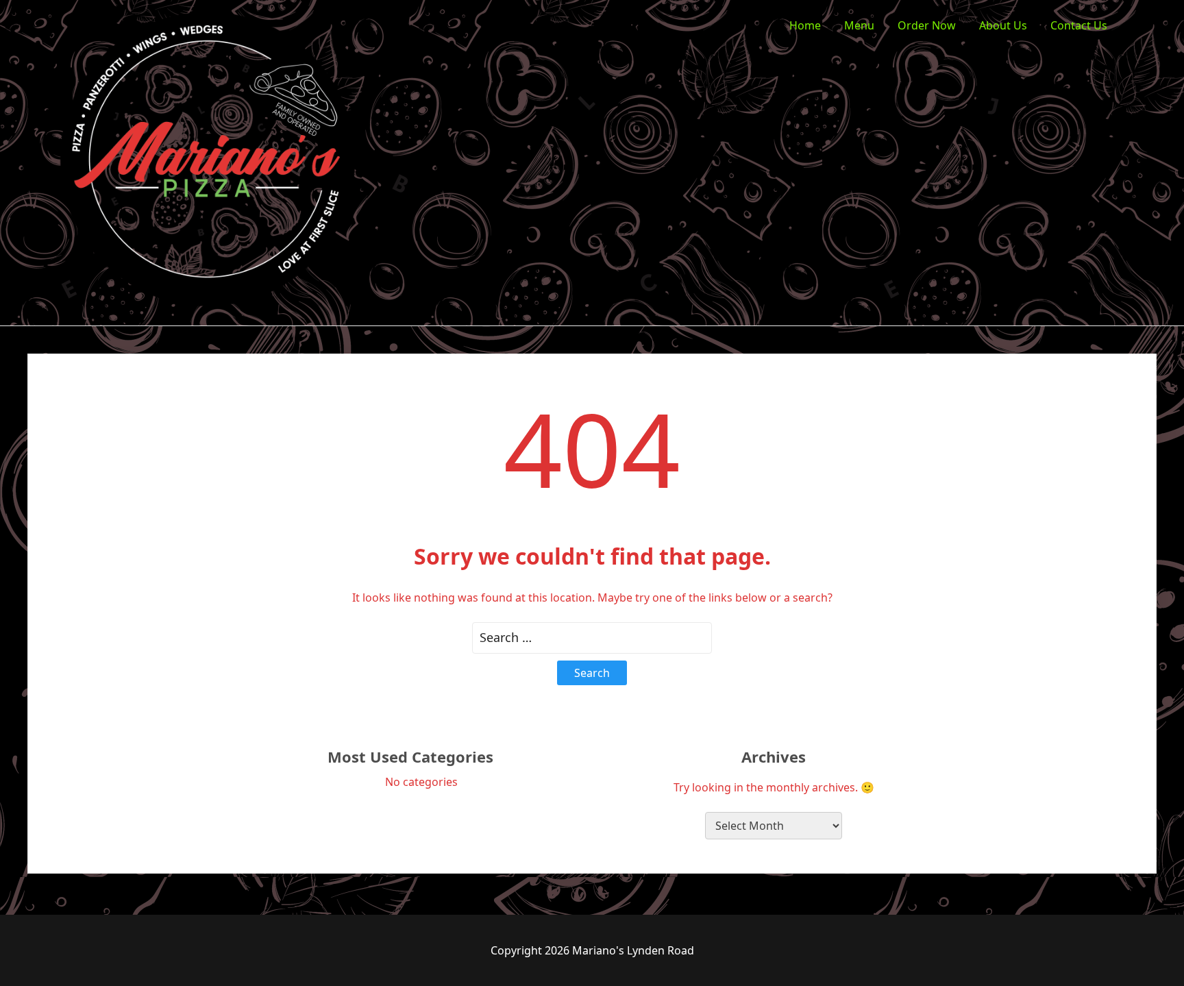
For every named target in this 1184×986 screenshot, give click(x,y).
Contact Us (1078, 25)
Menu (859, 25)
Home (805, 25)
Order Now (927, 25)
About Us (1003, 25)
